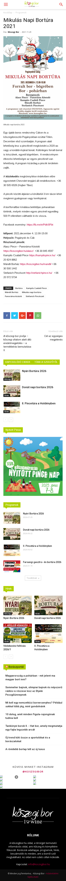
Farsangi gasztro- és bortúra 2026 (42, 562)
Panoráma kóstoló (13, 296)
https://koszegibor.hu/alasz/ (18, 250)
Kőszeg (7, 379)
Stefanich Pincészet (35, 296)
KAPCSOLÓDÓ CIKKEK (17, 362)
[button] (61, 4)
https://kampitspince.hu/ (42, 255)
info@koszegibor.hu (39, 864)
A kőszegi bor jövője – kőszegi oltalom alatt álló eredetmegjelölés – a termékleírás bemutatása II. (17, 343)
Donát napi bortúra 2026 (37, 387)
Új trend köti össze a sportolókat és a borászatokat (27, 739)
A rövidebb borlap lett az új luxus (25, 749)
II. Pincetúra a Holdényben (39, 403)
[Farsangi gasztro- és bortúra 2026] (11, 566)
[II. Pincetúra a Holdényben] (11, 407)
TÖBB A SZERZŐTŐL (46, 362)
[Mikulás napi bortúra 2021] (33, 78)
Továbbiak (32, 578)
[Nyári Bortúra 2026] (11, 375)
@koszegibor (33, 771)
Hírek (6, 395)
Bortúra (19, 288)
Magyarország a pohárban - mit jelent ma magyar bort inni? (30, 677)
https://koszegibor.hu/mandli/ (35, 264)
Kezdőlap (7, 12)
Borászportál (16, 666)
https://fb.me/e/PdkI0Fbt (39, 224)
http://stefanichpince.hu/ (39, 272)
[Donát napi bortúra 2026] (11, 391)
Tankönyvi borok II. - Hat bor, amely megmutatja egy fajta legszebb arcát (33, 727)
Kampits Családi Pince (36, 288)
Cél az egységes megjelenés (53, 338)
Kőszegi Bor (13, 32)
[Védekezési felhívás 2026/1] (17, 633)
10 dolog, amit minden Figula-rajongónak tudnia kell (30, 716)
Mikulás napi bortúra (31, 292)
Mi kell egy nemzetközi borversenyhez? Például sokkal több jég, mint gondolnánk (33, 704)
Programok (21, 12)
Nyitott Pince (13, 429)
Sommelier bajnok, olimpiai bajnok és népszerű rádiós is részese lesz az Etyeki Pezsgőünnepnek (33, 691)
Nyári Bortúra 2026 (34, 371)
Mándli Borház (11, 292)
